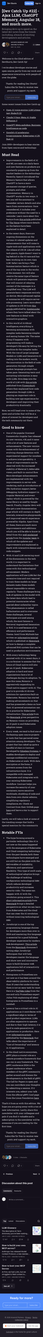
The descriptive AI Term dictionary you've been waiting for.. (14, 1232)
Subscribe (29, 3)
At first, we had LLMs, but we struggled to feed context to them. (14, 1273)
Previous (9, 1174)
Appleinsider (33, 309)
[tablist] (12, 1191)
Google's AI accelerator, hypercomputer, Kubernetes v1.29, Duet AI (23, 135)
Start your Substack (15, 1326)
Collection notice (21, 1320)
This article (27, 714)
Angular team (30, 538)
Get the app (33, 1326)
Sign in (38, 3)
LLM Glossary (9, 1227)
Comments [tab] (7, 1191)
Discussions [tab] (20, 1221)
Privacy (28, 1317)
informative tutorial (28, 637)
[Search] (38, 1221)
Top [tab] (4, 1221)
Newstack (34, 640)
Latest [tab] (10, 1221)
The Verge (14, 222)
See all (7, 1286)
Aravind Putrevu (17, 45)
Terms (34, 1317)
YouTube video (22, 991)
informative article (21, 1034)
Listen (37, 45)
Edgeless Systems (29, 751)
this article (24, 219)
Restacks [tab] (17, 1191)
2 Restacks (23, 1157)
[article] (21, 1233)
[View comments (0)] (12, 52)
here (8, 810)
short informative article (19, 900)
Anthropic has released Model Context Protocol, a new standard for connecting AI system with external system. (15, 1252)
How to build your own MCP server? (14, 1247)
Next (35, 1174)
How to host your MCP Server (13, 1267)
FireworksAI (28, 385)
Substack (9, 1332)
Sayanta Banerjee (17, 42)
